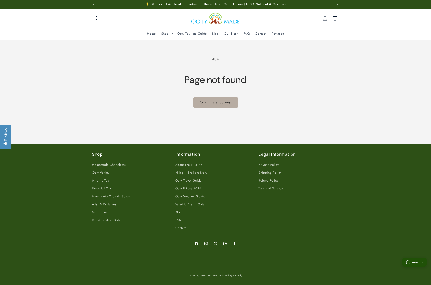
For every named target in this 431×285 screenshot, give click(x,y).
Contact (180, 228)
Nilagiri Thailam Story (191, 172)
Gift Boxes (99, 212)
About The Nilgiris (188, 164)
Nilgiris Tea (100, 180)
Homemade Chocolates (109, 164)
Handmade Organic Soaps (111, 196)
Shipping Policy (269, 172)
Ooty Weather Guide (190, 196)
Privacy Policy (268, 164)
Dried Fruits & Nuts (106, 220)
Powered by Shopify (230, 275)
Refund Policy (268, 180)
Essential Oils (102, 188)
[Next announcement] (337, 4)
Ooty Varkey (101, 172)
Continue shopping (215, 102)
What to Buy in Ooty (189, 204)
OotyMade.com (208, 275)
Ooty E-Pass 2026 (188, 188)
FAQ (178, 220)
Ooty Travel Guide (188, 180)
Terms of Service (270, 188)
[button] (97, 18)
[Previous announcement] (94, 4)
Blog (178, 212)
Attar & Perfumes (104, 204)
